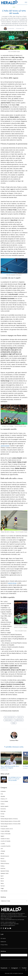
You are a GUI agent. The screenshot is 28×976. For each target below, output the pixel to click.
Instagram (14, 968)
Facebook (4, 968)
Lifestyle (3, 851)
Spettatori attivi (4, 873)
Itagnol (2, 836)
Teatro (2, 883)
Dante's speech (4, 806)
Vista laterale (4, 890)
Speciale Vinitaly (5, 871)
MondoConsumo (5, 856)
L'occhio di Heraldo (5, 841)
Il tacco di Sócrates (5, 833)
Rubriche (3, 868)
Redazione (3, 941)
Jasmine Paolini (19, 720)
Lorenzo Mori (11, 28)
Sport (14, 7)
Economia (3, 808)
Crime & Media (4, 801)
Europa (2, 813)
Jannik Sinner (5, 445)
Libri (2, 848)
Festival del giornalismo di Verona (9, 818)
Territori (3, 885)
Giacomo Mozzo (5, 769)
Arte (2, 793)
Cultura (2, 803)
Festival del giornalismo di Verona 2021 (10, 821)
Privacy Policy (4, 944)
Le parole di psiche (5, 846)
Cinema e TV (4, 798)
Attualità (3, 796)
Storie (2, 878)
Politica (2, 866)
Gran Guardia (4, 826)
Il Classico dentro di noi (7, 828)
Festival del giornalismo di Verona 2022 (10, 823)
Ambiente (3, 791)
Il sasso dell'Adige (5, 831)
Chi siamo (3, 938)
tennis (13, 723)
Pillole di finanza (5, 863)
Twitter (24, 968)
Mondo (2, 853)
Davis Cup (20, 717)
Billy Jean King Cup (10, 717)
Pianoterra (3, 861)
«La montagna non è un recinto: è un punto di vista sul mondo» (14, 779)
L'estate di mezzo (5, 838)
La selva (3, 843)
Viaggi (2, 888)
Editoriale (3, 811)
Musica (2, 858)
